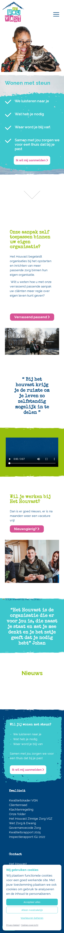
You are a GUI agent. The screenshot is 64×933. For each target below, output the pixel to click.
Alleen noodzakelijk (32, 910)
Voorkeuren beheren (32, 918)
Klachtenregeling (21, 809)
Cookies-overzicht (29, 925)
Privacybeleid (13, 925)
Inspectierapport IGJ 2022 (27, 837)
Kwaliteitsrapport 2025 (25, 832)
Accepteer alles (32, 902)
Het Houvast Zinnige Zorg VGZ (30, 818)
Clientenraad (18, 805)
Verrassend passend (31, 317)
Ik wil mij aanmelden (31, 160)
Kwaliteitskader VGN (23, 800)
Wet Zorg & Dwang (22, 823)
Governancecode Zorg (25, 827)
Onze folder (17, 814)
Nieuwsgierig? (25, 529)
